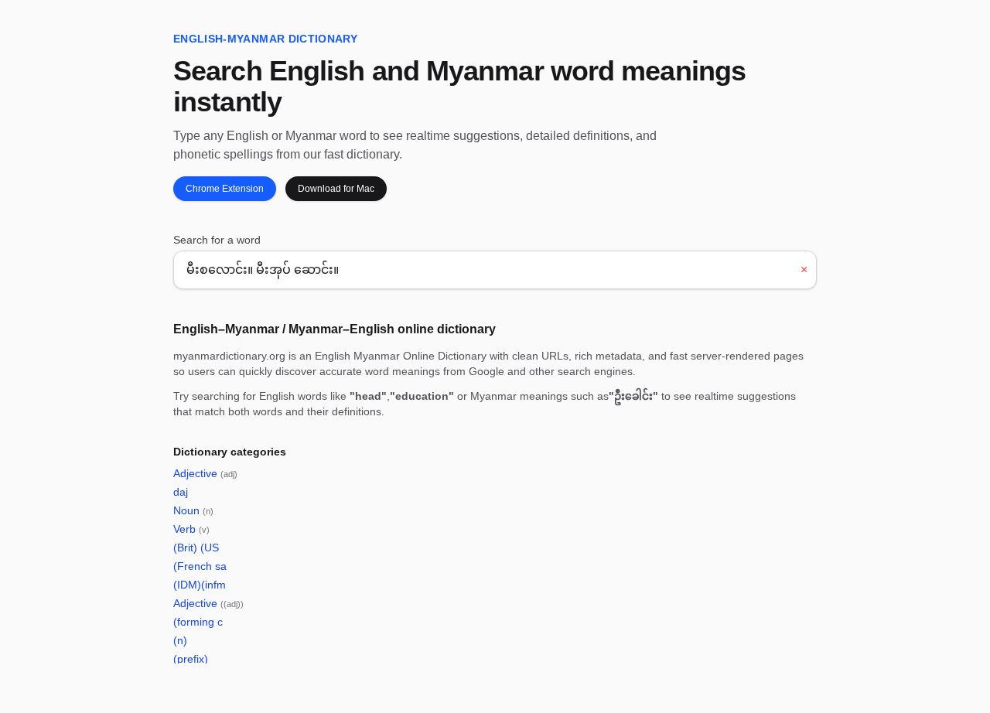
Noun (193, 510)
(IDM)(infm (199, 584)
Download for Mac (336, 188)
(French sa (200, 566)
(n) (180, 640)
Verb (191, 529)
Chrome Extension (225, 188)
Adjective (205, 473)
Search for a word (217, 240)
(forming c (198, 622)
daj (180, 492)
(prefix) (190, 659)
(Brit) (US (196, 547)
